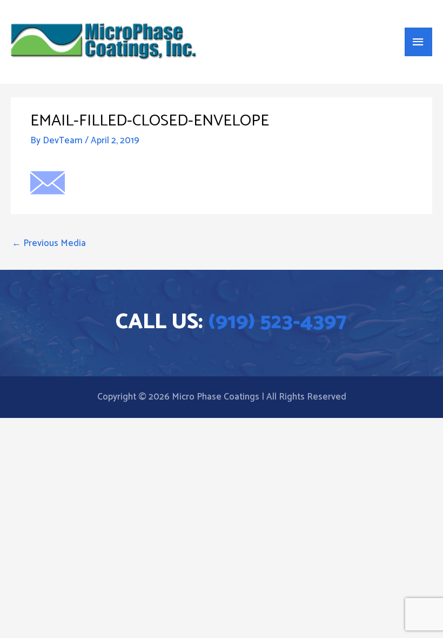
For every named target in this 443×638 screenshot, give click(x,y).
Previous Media (49, 243)
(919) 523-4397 (277, 322)
